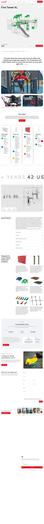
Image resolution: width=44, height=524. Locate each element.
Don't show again (32, 469)
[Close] (42, 456)
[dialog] (22, 262)
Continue (31, 467)
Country (22, 462)
